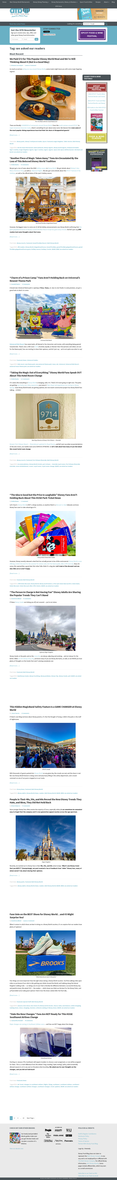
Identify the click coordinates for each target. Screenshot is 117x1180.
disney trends (63, 676)
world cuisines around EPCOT (68, 125)
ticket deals (76, 584)
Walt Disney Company (94, 1156)
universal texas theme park (18, 366)
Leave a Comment (30, 65)
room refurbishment (22, 466)
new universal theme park (44, 364)
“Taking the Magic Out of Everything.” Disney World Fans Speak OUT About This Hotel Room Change (46, 374)
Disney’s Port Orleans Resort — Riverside (23, 444)
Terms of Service (83, 1141)
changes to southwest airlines (33, 1084)
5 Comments (27, 598)
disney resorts (21, 243)
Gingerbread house (40, 247)
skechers (33, 1008)
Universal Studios (32, 360)
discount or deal (61, 505)
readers (41, 793)
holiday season (41, 168)
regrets (50, 150)
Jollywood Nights (36, 171)
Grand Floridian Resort (40, 243)
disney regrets (48, 147)
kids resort (21, 364)
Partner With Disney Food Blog (88, 1144)
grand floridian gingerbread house (67, 247)
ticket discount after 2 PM (28, 586)
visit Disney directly (93, 1163)
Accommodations (23, 464)
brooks (51, 1006)
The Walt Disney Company (86, 1161)
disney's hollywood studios (33, 141)
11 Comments (25, 379)
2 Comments (25, 713)
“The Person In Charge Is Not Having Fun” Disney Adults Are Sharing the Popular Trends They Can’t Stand (45, 593)
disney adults (22, 793)
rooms (31, 466)
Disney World (52, 168)
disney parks (21, 141)
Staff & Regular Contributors (87, 1134)
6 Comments (25, 164)
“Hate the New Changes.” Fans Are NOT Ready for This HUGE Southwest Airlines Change (41, 1015)
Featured (50, 141)
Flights (46, 1084)
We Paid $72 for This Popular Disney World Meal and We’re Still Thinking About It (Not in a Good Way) (42, 60)
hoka (60, 1006)
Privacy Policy (82, 1139)
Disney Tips (54, 676)
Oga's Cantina (38, 150)
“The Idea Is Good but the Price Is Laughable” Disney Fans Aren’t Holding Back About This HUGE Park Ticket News (43, 496)
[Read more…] (14, 135)
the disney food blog (16, 6)
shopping (26, 1008)
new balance (66, 1006)
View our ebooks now (16, 1149)
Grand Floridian (51, 247)
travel (52, 1086)
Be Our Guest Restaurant (25, 147)
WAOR (54, 249)
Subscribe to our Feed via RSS (87, 1173)
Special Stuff (27, 1002)
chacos (56, 1006)
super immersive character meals (20, 128)
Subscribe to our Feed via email (88, 1176)
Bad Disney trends (23, 676)
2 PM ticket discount (24, 584)
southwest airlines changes (28, 1086)
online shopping (76, 1006)
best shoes (26, 1006)
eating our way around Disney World (33, 69)
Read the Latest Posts (17, 24)
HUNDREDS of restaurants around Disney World (36, 125)
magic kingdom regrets (26, 150)
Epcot (45, 141)
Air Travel (20, 1084)
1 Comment (24, 501)
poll (69, 676)
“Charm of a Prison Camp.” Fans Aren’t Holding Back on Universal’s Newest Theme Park (45, 279)
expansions (34, 385)
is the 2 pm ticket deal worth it (62, 584)
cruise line (37, 656)
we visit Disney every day (26, 659)
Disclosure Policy (83, 1136)
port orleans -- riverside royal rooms (54, 464)
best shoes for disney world (39, 1006)
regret (46, 150)
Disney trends (19, 602)
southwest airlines (66, 1084)
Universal (62, 364)
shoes (21, 1008)
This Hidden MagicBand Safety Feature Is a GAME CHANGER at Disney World (46, 708)
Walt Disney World (52, 243)
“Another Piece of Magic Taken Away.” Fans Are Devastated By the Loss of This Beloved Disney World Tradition (44, 159)
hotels (49, 249)
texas (54, 364)
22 (23, 1118)
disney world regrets (60, 147)
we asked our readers (20, 152)
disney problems (46, 676)
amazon (20, 1006)
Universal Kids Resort (17, 344)
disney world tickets (45, 584)
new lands (20, 385)
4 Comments (29, 1020)
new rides (27, 385)
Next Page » (31, 1118)
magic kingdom (58, 141)
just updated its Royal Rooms (45, 444)
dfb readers (21, 247)
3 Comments (26, 284)
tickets (38, 586)
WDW (57, 249)
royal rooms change (48, 466)
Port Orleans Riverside (40, 460)
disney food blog (34, 676)
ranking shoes (14, 1008)
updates (57, 1086)
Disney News (21, 789)
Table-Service (68, 141)
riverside (12, 466)
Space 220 (57, 150)
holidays (44, 249)
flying (50, 1084)
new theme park (30, 364)
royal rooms (37, 466)
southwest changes (44, 1086)
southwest (56, 1084)
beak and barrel (38, 147)
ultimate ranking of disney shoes (46, 1008)
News (24, 360)
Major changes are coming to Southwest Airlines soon (27, 1024)
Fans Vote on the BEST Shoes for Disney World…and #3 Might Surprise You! (42, 916)
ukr (57, 364)
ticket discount (14, 586)
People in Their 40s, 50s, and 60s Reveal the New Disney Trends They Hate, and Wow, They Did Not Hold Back (46, 801)
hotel (36, 347)
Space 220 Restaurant (67, 150)
